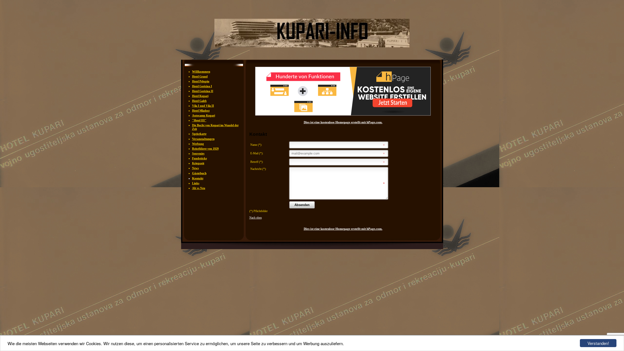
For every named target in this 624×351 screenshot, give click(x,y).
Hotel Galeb (199, 101)
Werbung (198, 144)
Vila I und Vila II (203, 105)
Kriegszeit (198, 163)
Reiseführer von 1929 (205, 148)
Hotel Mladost (201, 110)
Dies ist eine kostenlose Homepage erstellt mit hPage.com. (343, 122)
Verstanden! (598, 343)
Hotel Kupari (200, 96)
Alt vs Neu (198, 188)
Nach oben (255, 217)
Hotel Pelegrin (200, 81)
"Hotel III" (199, 120)
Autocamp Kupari (203, 115)
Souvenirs (198, 153)
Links (195, 183)
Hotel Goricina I (202, 86)
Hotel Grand (200, 76)
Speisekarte (199, 134)
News (195, 168)
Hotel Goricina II (202, 91)
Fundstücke (199, 158)
